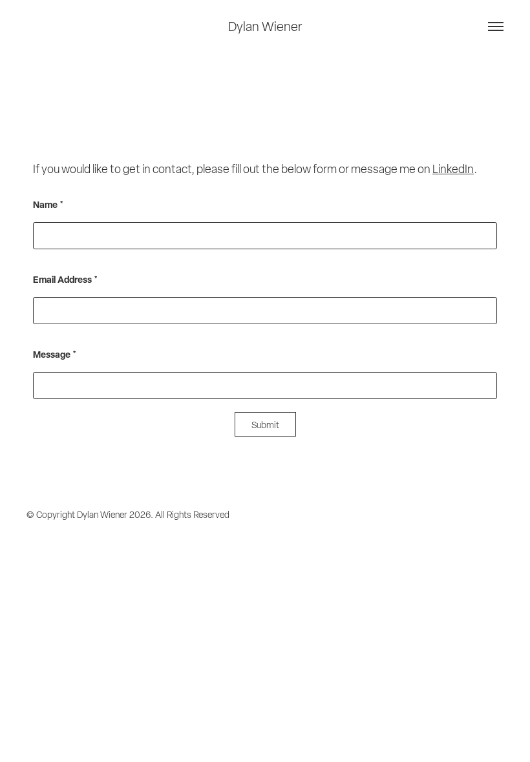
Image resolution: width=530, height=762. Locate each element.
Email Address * (65, 279)
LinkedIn (453, 168)
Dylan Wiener (265, 26)
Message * (54, 354)
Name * (48, 205)
